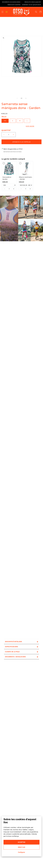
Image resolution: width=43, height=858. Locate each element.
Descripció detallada (21, 641)
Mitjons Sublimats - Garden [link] (25, 178)
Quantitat (6, 130)
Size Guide (30, 126)
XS (5, 121)
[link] (9, 168)
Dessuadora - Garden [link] (7, 178)
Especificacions (21, 646)
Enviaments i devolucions (21, 656)
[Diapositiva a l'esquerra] (17, 98)
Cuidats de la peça (21, 651)
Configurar (21, 852)
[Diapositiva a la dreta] (26, 98)
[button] (2, 12)
